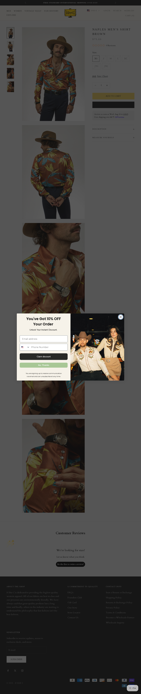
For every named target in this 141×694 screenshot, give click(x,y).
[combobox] (25, 347)
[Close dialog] (120, 317)
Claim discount (44, 356)
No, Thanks (43, 365)
